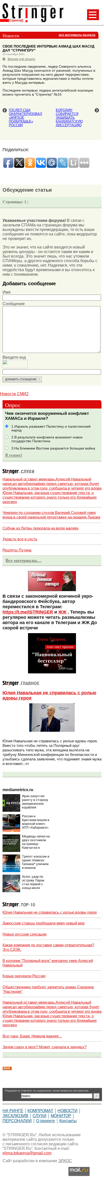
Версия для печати (21, 59)
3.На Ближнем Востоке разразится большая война (53, 448)
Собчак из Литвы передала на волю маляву (41, 528)
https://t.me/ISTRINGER (28, 612)
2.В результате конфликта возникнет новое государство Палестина (47, 439)
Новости (67, 1111)
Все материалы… (23, 560)
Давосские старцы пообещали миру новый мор (44, 923)
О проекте (45, 1121)
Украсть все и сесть (20, 539)
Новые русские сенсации (24, 934)
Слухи (39, 1116)
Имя (7, 292)
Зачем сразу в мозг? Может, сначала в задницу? (45, 1047)
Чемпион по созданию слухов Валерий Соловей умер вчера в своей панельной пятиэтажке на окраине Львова (51, 514)
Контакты (68, 1121)
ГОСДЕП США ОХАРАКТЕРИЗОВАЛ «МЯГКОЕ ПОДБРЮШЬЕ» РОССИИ (25, 117)
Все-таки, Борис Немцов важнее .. (32, 1036)
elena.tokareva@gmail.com (27, 1153)
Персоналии (17, 1121)
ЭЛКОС (65, 1161)
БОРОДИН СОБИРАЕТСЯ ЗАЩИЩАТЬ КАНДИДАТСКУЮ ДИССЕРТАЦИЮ (69, 117)
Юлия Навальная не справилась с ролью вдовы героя (50, 912)
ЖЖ (62, 612)
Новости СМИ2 (14, 394)
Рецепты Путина (17, 550)
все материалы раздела (77, 35)
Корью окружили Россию (24, 976)
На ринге (13, 1111)
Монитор (61, 1116)
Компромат (40, 1111)
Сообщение (14, 304)
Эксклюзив (15, 1116)
